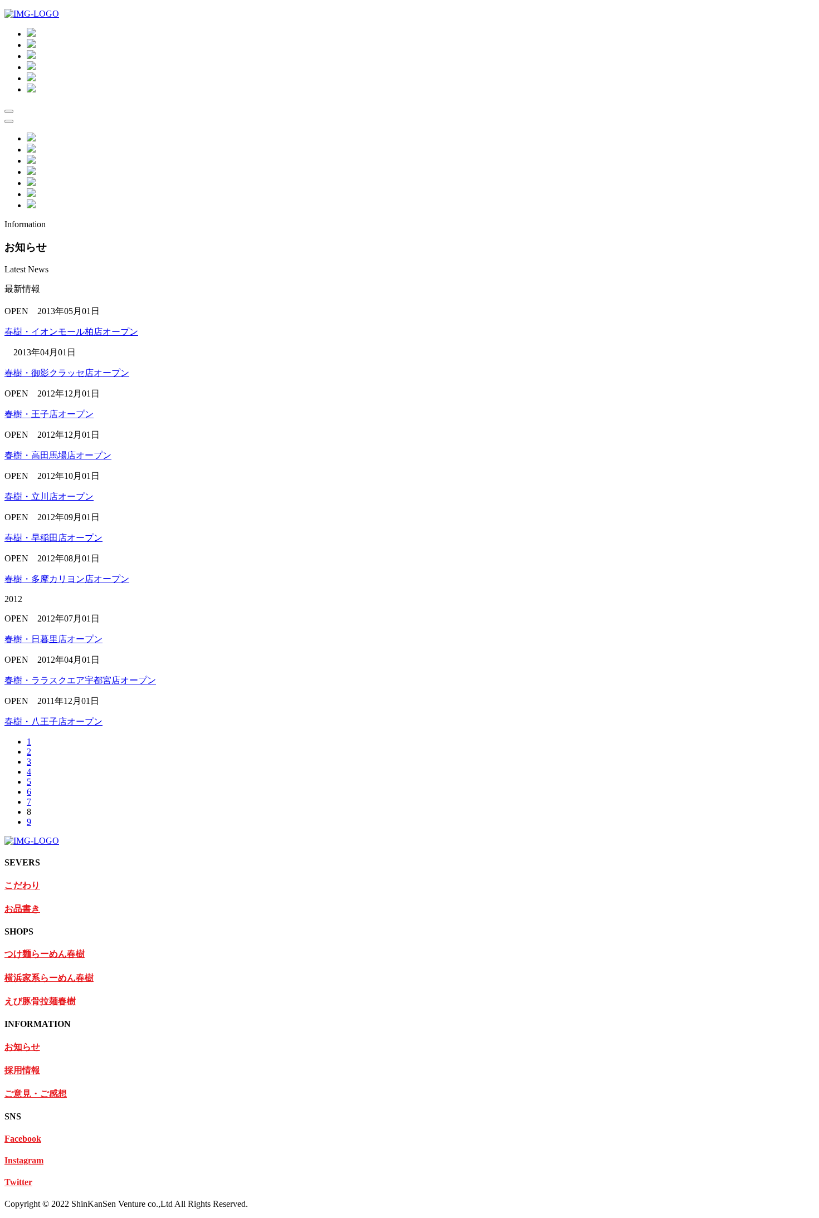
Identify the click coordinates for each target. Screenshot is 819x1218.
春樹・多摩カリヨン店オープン (66, 579)
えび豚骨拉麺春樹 (40, 1001)
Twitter (18, 1182)
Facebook (22, 1138)
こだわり (22, 885)
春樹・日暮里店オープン (53, 639)
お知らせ (22, 1046)
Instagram (23, 1160)
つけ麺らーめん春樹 (44, 953)
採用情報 (22, 1070)
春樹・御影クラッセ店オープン (66, 373)
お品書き (22, 908)
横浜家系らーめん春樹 (49, 977)
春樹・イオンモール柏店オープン (71, 331)
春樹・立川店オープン (49, 496)
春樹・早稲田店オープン (53, 537)
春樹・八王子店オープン (53, 721)
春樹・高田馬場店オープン (57, 455)
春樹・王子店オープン (49, 414)
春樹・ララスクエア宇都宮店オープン (80, 680)
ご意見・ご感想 (35, 1093)
